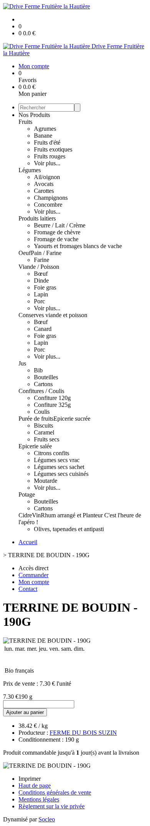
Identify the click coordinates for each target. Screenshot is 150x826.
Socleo (46, 819)
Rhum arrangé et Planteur (72, 515)
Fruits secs (46, 439)
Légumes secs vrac (57, 460)
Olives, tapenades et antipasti (69, 529)
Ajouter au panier (25, 712)
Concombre (48, 204)
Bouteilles (46, 377)
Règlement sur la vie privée (51, 806)
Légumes (29, 170)
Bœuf (41, 273)
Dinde (41, 280)
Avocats (43, 184)
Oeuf (24, 253)
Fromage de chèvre (57, 232)
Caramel (44, 432)
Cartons (43, 384)
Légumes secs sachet (59, 467)
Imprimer (29, 778)
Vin (36, 515)
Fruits (25, 121)
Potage (26, 494)
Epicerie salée (35, 446)
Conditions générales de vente (54, 792)
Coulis (42, 411)
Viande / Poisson (38, 266)
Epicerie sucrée (71, 418)
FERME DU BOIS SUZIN (83, 732)
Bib (38, 370)
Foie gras (45, 287)
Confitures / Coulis (41, 391)
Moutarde (45, 480)
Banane (43, 135)
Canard (43, 329)
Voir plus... (47, 163)
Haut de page (34, 785)
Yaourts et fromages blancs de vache (78, 246)
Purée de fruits (35, 418)
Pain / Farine (46, 253)
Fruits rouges (49, 156)
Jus (22, 363)
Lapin (41, 294)
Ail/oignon (47, 177)
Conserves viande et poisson (52, 315)
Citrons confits (51, 453)
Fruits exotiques (53, 149)
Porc (39, 301)
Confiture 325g (52, 404)
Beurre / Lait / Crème (59, 225)
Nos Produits (34, 115)
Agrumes (45, 128)
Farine (41, 260)
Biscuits (43, 425)
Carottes (44, 191)
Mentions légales (38, 799)
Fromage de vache (56, 239)
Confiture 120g (52, 398)
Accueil (27, 542)
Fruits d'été (47, 142)
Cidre (25, 515)
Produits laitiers (37, 218)
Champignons (51, 197)
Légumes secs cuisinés (61, 474)
